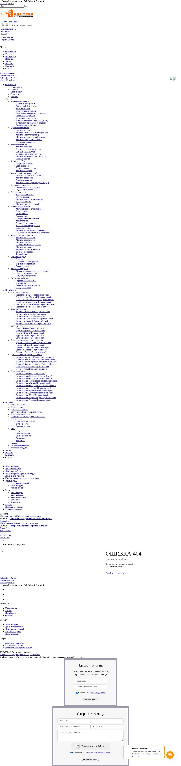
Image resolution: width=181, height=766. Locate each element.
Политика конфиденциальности (14, 654)
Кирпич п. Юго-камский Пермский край (34, 319)
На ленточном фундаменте (28, 225)
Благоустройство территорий (24, 173)
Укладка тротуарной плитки (28, 175)
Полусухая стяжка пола (26, 273)
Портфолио (10, 56)
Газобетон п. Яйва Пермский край (31, 307)
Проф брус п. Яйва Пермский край (32, 369)
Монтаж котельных (24, 247)
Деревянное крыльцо (25, 264)
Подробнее (5, 521)
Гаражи (14, 443)
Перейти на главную (115, 573)
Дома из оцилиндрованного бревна (27, 340)
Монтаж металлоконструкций (29, 199)
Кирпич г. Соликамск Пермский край (33, 311)
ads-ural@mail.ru (7, 3)
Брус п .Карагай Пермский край (30, 331)
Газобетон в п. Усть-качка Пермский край (35, 299)
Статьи (8, 68)
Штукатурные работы (26, 276)
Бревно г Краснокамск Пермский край (33, 342)
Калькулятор (11, 608)
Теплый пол (21, 254)
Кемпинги (20, 440)
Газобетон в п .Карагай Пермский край (33, 297)
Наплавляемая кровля (26, 142)
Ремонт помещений (19, 268)
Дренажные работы (25, 252)
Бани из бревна (23, 433)
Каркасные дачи (23, 426)
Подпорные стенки (24, 163)
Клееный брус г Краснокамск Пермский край (36, 362)
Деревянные (21, 216)
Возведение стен (18, 192)
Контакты (9, 66)
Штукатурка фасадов (25, 151)
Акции (8, 61)
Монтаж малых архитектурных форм (32, 182)
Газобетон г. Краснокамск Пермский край (35, 304)
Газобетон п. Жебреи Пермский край (32, 295)
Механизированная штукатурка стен (32, 271)
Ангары (19, 259)
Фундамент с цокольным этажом (31, 123)
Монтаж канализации (26, 237)
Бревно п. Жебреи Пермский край (31, 350)
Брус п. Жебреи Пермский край (30, 333)
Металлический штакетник (28, 209)
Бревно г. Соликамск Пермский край (32, 347)
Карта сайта (35, 654)
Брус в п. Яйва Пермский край (30, 335)
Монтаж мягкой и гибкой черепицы (32, 132)
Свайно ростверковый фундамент (31, 113)
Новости (9, 64)
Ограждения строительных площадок (33, 233)
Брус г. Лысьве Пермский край (30, 328)
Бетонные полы (23, 166)
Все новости (5, 530)
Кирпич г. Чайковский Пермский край (33, 323)
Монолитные (22, 221)
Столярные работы (19, 278)
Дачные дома (16, 419)
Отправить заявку (90, 759)
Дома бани (21, 438)
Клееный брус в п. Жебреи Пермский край (35, 357)
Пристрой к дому (18, 256)
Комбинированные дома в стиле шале (28, 417)
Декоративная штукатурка (28, 187)
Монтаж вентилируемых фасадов (31, 156)
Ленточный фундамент (26, 106)
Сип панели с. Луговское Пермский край (34, 393)
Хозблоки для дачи (19, 448)
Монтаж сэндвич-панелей (27, 204)
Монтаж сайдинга (24, 147)
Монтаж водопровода (26, 240)
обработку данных (98, 693)
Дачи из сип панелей (25, 421)
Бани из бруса (22, 431)
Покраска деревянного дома (28, 149)
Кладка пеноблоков (25, 194)
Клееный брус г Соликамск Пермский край (35, 359)
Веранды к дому (23, 266)
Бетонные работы (19, 161)
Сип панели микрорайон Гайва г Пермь (34, 378)
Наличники (21, 283)
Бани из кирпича (23, 436)
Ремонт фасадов (23, 159)
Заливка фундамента (20, 101)
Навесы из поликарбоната (27, 261)
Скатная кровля (23, 130)
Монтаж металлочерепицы (28, 135)
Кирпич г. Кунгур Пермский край (31, 314)
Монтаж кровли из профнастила (30, 137)
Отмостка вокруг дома (26, 168)
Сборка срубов (22, 197)
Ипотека (14, 96)
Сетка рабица (22, 213)
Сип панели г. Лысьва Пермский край (33, 400)
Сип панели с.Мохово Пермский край (33, 383)
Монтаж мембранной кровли (29, 139)
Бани (13, 428)
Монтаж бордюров (24, 178)
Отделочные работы (25, 190)
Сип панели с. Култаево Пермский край (34, 376)
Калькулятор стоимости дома (5, 537)
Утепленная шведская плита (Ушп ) (32, 120)
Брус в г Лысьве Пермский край (30, 338)
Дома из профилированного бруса (26, 354)
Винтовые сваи (23, 108)
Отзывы (14, 89)
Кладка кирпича (23, 202)
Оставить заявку (5, 32)
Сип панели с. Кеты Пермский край (32, 395)
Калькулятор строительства (7, 38)
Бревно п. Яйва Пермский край (30, 345)
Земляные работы (24, 180)
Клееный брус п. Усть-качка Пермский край (36, 364)
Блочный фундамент (25, 116)
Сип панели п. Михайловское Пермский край (36, 381)
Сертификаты (17, 92)
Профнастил (21, 211)
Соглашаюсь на (91, 693)
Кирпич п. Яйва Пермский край (30, 316)
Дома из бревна (18, 405)
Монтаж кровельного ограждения (31, 230)
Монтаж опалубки (24, 170)
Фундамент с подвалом (26, 118)
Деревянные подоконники (28, 285)
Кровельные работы (20, 127)
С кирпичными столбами (27, 218)
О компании (10, 52)
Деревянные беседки (20, 445)
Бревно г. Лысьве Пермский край (31, 352)
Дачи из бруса (22, 424)
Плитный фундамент (25, 104)
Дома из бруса (17, 326)
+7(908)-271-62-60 (9, 22)
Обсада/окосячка (23, 288)
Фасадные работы (19, 144)
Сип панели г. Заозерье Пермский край (33, 388)
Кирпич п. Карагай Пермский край (32, 321)
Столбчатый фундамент (26, 111)
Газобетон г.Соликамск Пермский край (33, 302)
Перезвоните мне (90, 700)
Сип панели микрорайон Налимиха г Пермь (36, 385)
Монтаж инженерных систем (24, 235)
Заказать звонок (8, 29)
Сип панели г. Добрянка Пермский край (34, 390)
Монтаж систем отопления (28, 249)
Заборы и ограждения (20, 206)
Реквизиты (15, 94)
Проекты (9, 59)
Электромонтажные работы (28, 245)
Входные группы (23, 228)
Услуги (8, 54)
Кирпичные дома (18, 309)
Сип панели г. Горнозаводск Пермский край (36, 397)
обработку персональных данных (98, 752)
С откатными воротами (26, 223)
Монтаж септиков (24, 242)
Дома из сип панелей (20, 371)
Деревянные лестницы (26, 280)
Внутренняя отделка (20, 185)
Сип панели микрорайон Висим (30, 374)
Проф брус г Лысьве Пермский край (32, 366)
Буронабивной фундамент (28, 125)
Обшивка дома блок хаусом (28, 154)
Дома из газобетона (19, 292)
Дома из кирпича (18, 407)
